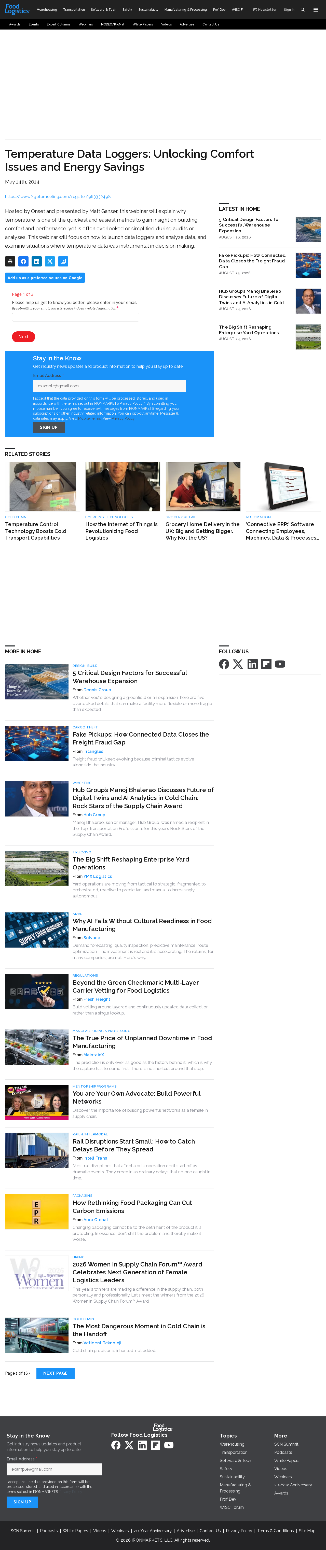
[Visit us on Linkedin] (253, 663)
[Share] (23, 261)
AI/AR (78, 914)
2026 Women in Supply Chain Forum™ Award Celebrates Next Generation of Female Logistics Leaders (137, 1272)
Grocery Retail (181, 517)
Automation (258, 517)
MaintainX (94, 1054)
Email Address (48, 376)
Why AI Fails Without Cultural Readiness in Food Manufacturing (142, 925)
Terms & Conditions (275, 1530)
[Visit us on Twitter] (238, 663)
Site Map (307, 1530)
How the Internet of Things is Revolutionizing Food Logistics (121, 531)
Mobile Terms (89, 418)
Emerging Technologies (109, 517)
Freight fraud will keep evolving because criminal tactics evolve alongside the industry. (133, 762)
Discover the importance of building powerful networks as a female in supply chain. (140, 1113)
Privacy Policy (123, 418)
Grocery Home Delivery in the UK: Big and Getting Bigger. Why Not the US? (203, 531)
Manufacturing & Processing (101, 1031)
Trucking (82, 852)
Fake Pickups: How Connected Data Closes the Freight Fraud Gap (252, 261)
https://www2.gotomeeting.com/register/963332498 (58, 196)
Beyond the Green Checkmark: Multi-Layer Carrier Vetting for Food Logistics (136, 986)
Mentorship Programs (95, 1086)
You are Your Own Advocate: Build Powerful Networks (136, 1097)
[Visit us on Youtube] (280, 663)
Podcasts (49, 1530)
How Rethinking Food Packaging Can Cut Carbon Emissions (132, 1206)
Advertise (186, 1530)
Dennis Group (97, 689)
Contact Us (210, 1530)
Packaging (83, 1195)
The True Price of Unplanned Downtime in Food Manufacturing (142, 1042)
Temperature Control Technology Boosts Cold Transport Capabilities (35, 531)
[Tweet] (50, 261)
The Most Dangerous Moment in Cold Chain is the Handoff (139, 1330)
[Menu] (316, 10)
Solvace (92, 937)
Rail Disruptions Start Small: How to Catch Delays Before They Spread (134, 1145)
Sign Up (49, 427)
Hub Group (94, 814)
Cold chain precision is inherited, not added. (114, 1350)
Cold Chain (15, 517)
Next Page (55, 1373)
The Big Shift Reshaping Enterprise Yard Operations (249, 329)
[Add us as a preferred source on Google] (63, 261)
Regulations (85, 975)
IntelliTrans (95, 1158)
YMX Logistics (98, 876)
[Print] (10, 261)
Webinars (120, 1530)
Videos (99, 1530)
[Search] (302, 10)
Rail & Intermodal (90, 1134)
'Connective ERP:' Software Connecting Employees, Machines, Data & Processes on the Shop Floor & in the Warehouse (281, 531)
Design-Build (85, 666)
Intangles (93, 751)
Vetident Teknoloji (102, 1343)
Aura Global (96, 1219)
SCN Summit (23, 1530)
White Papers (75, 1530)
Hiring (79, 1257)
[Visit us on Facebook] (224, 663)
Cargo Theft (85, 727)
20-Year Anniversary (153, 1530)
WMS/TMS (82, 783)
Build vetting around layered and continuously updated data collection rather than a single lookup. (141, 1010)
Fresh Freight (97, 999)
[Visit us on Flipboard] (266, 663)
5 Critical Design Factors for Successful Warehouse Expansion (249, 225)
